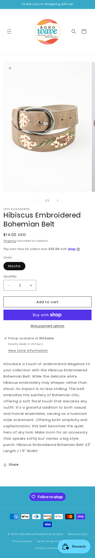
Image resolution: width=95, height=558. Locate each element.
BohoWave (27, 534)
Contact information (49, 548)
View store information (28, 350)
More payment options (48, 326)
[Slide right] (58, 200)
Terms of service (48, 541)
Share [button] (14, 464)
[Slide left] (37, 200)
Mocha (14, 266)
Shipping (9, 241)
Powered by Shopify (49, 534)
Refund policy (77, 534)
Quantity (10, 276)
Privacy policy (22, 541)
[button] (9, 31)
